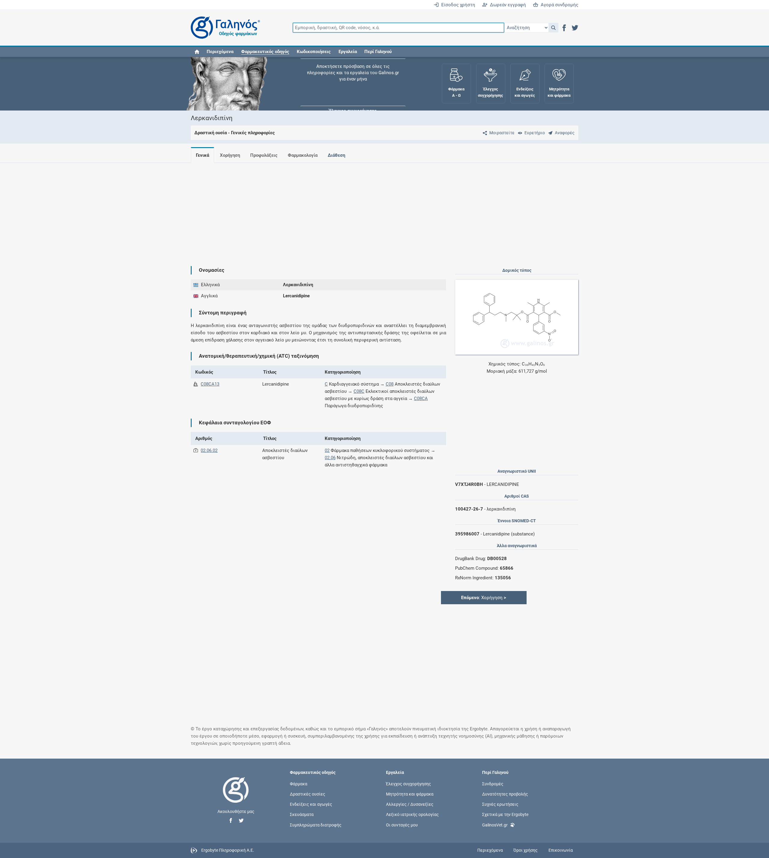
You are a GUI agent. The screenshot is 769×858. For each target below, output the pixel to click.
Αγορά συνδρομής (558, 5)
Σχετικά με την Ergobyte (505, 814)
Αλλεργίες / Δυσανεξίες (409, 804)
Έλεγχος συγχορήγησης (353, 75)
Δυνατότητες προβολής (505, 794)
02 (327, 450)
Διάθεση (336, 155)
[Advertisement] (366, 210)
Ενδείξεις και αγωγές (311, 804)
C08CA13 (210, 384)
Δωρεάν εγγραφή (507, 5)
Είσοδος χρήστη (457, 5)
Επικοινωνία (561, 850)
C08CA (421, 398)
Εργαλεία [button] (348, 51)
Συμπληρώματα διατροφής (316, 824)
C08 (390, 384)
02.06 (330, 457)
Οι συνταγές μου (402, 824)
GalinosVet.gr (495, 824)
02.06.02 (209, 450)
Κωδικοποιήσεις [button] (314, 51)
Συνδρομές (492, 783)
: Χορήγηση (483, 597)
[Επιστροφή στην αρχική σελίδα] (236, 796)
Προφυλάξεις (264, 155)
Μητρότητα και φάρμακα (409, 794)
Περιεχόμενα (220, 51)
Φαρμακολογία (303, 155)
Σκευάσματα (302, 814)
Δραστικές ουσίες (307, 794)
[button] (553, 27)
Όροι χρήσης (525, 850)
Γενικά (202, 155)
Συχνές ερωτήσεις (500, 804)
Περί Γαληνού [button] (378, 51)
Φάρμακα (298, 783)
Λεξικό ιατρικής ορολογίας (412, 814)
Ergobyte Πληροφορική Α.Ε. (227, 849)
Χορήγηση (230, 155)
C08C (359, 391)
